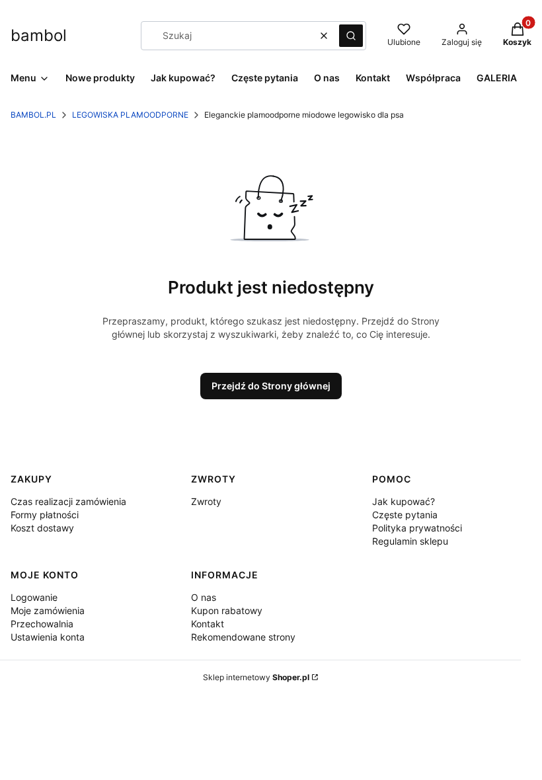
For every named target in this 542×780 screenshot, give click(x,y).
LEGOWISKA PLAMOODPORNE (130, 115)
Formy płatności (45, 514)
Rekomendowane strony (243, 637)
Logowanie (34, 597)
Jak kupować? (403, 501)
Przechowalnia (42, 623)
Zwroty (206, 501)
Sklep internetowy (256, 677)
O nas (203, 597)
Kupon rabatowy (226, 610)
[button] (351, 35)
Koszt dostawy (42, 527)
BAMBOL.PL (33, 115)
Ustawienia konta (48, 637)
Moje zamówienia (48, 610)
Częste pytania (405, 514)
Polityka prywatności (417, 527)
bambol (39, 35)
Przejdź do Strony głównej (271, 385)
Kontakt (207, 623)
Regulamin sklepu (410, 541)
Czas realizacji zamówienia (68, 501)
